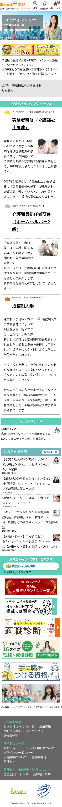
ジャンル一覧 (25, 726)
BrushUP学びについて (40, 748)
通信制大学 (23, 305)
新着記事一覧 (50, 452)
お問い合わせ (12, 748)
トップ (7, 726)
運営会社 (9, 761)
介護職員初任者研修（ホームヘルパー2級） (31, 222)
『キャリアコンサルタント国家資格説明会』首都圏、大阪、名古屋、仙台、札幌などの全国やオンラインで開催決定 (30, 521)
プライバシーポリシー (18, 752)
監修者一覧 (10, 735)
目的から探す (12, 730)
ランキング (33, 730)
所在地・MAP (42, 774)
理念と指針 (10, 774)
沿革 (26, 774)
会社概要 (37, 757)
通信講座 (45, 726)
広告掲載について (15, 757)
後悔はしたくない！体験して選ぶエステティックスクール (25, 502)
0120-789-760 (23, 566)
